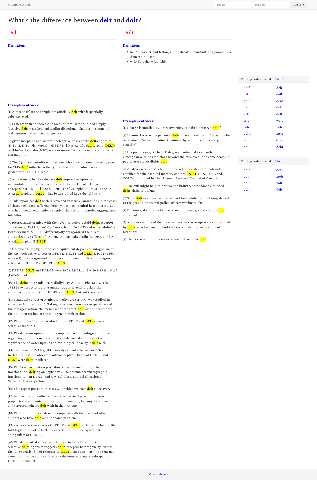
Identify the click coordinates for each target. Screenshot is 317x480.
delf (246, 87)
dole (247, 169)
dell (279, 94)
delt (106, 20)
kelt (246, 114)
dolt (132, 20)
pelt (246, 94)
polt (247, 189)
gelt (247, 100)
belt (279, 127)
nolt (279, 182)
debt (279, 146)
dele (279, 87)
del (246, 146)
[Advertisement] (62, 75)
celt (246, 127)
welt (279, 120)
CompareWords (19, 4)
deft (279, 114)
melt (279, 133)
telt (246, 120)
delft (247, 107)
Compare (298, 5)
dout (247, 182)
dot (246, 176)
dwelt (280, 140)
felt (246, 140)
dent (279, 100)
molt (279, 176)
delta (247, 133)
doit (279, 169)
